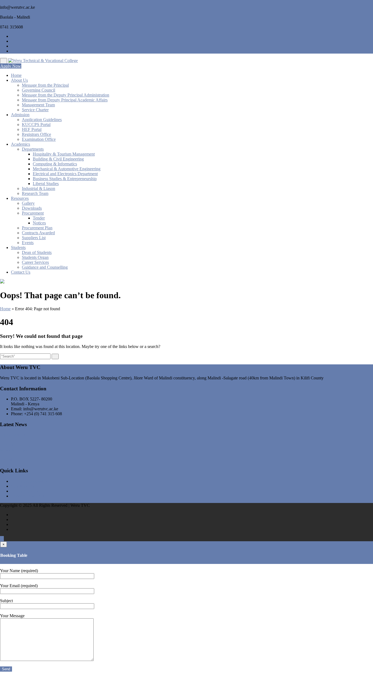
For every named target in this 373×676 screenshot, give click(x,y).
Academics (20, 144)
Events (28, 242)
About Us (19, 80)
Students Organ (35, 257)
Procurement (33, 213)
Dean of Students (37, 252)
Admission (20, 114)
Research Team (35, 193)
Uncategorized (12, 435)
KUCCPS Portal (36, 124)
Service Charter (35, 109)
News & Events (13, 450)
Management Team (38, 105)
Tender (39, 218)
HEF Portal (32, 129)
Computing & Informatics (55, 164)
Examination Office (39, 139)
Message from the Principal (45, 85)
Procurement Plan (37, 228)
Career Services (35, 262)
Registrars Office (36, 134)
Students (18, 247)
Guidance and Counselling (45, 267)
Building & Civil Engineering (58, 159)
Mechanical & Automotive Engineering (66, 168)
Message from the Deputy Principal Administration (65, 95)
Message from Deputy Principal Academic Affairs (65, 100)
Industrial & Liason (38, 188)
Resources (20, 198)
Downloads (32, 208)
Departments (33, 149)
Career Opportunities (29, 481)
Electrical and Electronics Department (65, 173)
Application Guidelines (42, 119)
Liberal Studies (46, 183)
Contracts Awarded (38, 232)
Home (16, 75)
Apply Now (10, 66)
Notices (39, 223)
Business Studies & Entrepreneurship (65, 178)
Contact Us (20, 272)
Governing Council (38, 90)
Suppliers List (34, 237)
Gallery (28, 203)
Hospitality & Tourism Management (64, 154)
